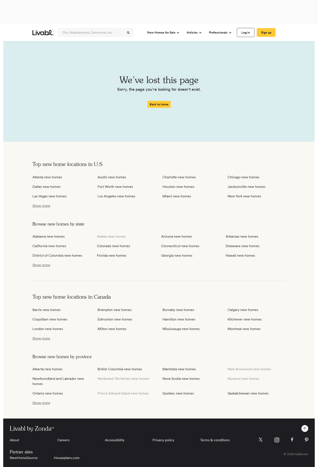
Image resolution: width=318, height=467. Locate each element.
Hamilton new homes (178, 319)
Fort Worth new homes (115, 187)
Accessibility (114, 440)
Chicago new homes (243, 177)
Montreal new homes (244, 329)
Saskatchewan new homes (248, 393)
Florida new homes (111, 255)
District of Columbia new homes (57, 255)
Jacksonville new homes (246, 187)
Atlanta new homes (47, 177)
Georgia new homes (176, 255)
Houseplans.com (67, 458)
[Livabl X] (261, 440)
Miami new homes (176, 196)
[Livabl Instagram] (276, 440)
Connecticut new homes (180, 246)
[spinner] (128, 32)
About (14, 440)
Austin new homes (112, 177)
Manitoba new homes (179, 369)
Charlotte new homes (179, 177)
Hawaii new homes (240, 255)
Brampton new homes (115, 310)
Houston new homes (178, 187)
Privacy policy (163, 440)
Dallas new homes (46, 187)
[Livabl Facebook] (292, 439)
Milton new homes (112, 329)
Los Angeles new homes (116, 196)
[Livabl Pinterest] (306, 440)
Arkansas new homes (242, 236)
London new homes (47, 329)
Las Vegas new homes (49, 196)
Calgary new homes (243, 310)
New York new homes (244, 196)
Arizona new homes (176, 236)
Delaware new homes (242, 246)
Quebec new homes (178, 393)
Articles (192, 32)
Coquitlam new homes (49, 319)
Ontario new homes (47, 393)
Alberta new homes (47, 369)
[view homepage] (42, 32)
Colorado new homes (113, 246)
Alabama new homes (48, 236)
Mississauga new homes (181, 329)
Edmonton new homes (115, 319)
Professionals (218, 32)
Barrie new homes (46, 310)
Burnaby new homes (178, 310)
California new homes (49, 246)
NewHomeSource (24, 458)
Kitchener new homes (245, 319)
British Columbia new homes (120, 369)
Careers (63, 440)
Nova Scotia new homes (181, 379)
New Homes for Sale (161, 32)
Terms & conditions (215, 440)
